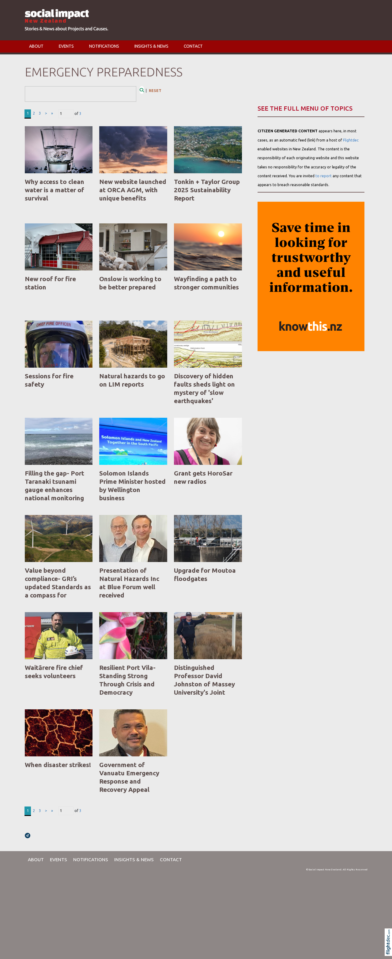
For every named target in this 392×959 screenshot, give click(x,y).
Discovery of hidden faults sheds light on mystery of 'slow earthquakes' (204, 388)
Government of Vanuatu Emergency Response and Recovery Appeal (129, 777)
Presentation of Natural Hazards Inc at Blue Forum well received (129, 583)
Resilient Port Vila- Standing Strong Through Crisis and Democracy (127, 680)
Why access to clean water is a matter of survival (54, 190)
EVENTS (66, 46)
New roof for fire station (50, 283)
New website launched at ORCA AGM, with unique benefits (132, 190)
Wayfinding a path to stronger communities (206, 283)
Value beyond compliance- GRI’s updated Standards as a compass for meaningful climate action (58, 591)
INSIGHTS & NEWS (151, 46)
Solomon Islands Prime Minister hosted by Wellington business (132, 486)
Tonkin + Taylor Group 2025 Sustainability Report (207, 190)
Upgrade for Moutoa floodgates (205, 574)
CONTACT (193, 46)
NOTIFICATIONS (104, 46)
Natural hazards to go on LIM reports (132, 380)
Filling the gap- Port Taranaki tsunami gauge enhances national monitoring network (54, 490)
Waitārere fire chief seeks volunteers (54, 671)
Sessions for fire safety (49, 380)
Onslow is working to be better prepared (130, 283)
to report (323, 176)
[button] (389, 950)
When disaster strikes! (58, 764)
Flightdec (351, 140)
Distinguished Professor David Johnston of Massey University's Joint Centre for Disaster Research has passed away (205, 692)
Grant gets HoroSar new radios (203, 477)
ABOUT (36, 46)
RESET (155, 91)
